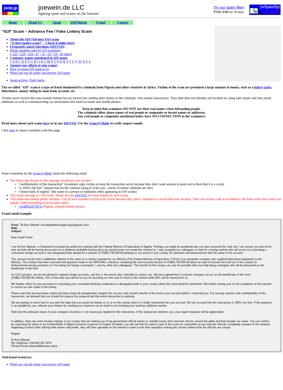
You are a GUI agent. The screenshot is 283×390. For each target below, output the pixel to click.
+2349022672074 (30, 206)
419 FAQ (70, 123)
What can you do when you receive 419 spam (40, 73)
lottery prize (262, 87)
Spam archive (19, 80)
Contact (122, 22)
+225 (14, 54)
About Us (35, 22)
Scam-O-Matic (99, 123)
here (46, 123)
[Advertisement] (248, 53)
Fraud (100, 22)
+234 (29, 54)
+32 (48, 54)
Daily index (37, 80)
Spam (57, 22)
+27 (36, 54)
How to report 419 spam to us (29, 69)
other (67, 54)
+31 (42, 54)
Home (13, 22)
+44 (60, 54)
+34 (54, 54)
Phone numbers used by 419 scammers (35, 50)
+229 (22, 54)
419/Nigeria (79, 22)
